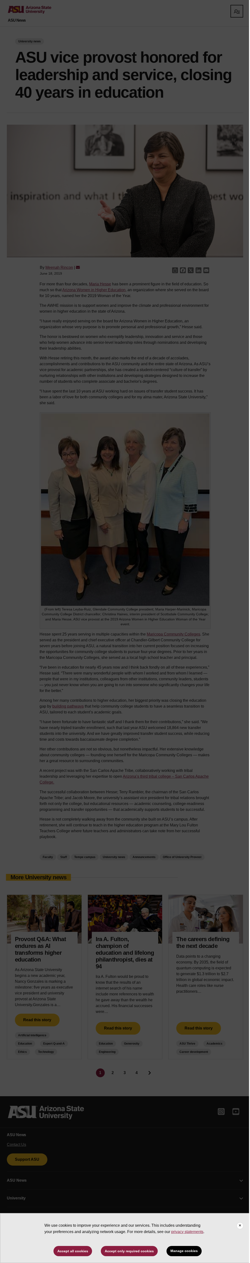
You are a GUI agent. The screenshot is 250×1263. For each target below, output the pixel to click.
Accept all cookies (72, 1251)
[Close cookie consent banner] (240, 1225)
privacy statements (187, 1232)
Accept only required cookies (129, 1251)
